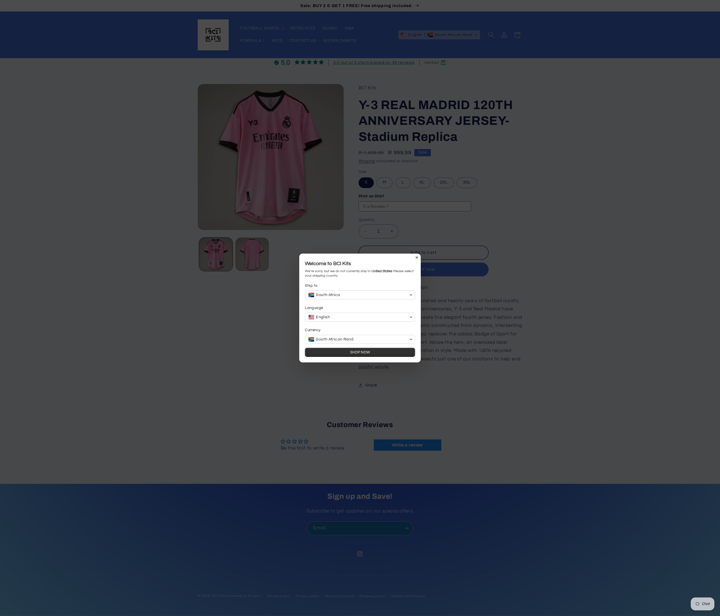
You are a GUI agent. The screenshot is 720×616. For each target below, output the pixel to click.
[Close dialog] (417, 257)
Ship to (311, 286)
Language (314, 308)
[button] (360, 294)
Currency (313, 330)
